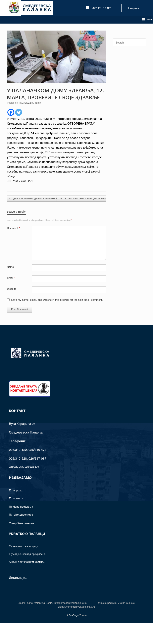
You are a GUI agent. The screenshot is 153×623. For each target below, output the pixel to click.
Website (11, 289)
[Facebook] (10, 112)
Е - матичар (16, 498)
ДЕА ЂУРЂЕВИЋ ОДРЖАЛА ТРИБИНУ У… (34, 198)
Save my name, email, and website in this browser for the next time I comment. (57, 300)
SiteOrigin (74, 615)
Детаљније (17, 577)
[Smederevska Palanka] (30, 8)
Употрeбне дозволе (21, 523)
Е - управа (16, 490)
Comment (13, 228)
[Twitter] (18, 112)
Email (11, 278)
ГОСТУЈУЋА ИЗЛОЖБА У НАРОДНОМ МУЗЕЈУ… (87, 198)
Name (11, 267)
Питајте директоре (21, 514)
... (26, 577)
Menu (149, 19)
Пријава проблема (21, 506)
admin (38, 102)
